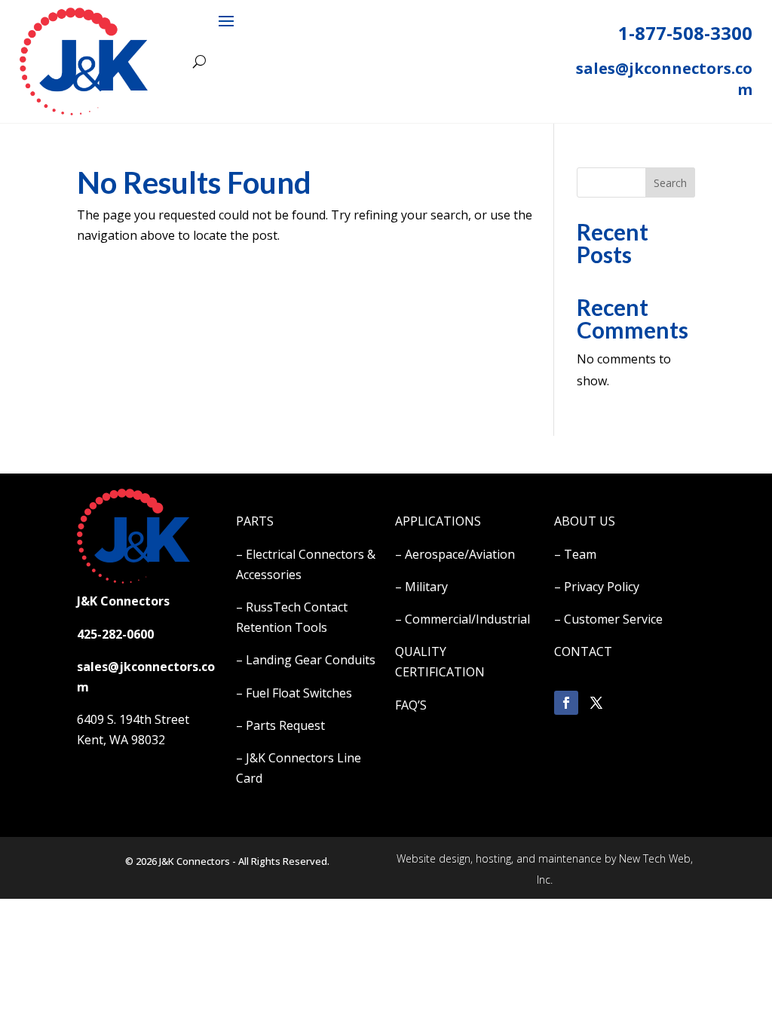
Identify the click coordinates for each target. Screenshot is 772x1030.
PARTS (255, 521)
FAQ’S (411, 705)
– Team (575, 554)
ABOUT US (584, 521)
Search (670, 183)
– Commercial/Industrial (462, 619)
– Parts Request (280, 725)
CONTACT (583, 651)
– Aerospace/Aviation (455, 554)
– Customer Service (608, 619)
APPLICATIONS (438, 521)
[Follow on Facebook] (566, 703)
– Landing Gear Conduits (305, 659)
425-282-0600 (115, 634)
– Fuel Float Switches (294, 693)
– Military (421, 586)
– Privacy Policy (596, 586)
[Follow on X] (596, 703)
